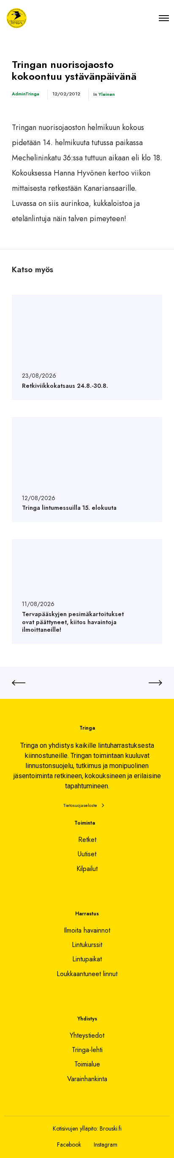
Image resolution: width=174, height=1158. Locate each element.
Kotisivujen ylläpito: (75, 1128)
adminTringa (25, 93)
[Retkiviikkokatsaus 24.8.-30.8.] (87, 347)
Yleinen (106, 94)
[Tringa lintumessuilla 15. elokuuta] (87, 469)
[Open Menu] (164, 18)
